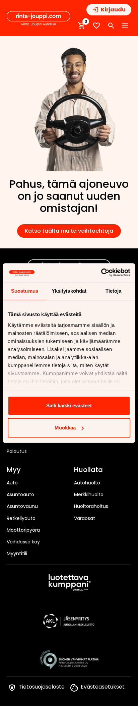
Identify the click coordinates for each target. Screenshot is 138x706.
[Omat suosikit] (96, 25)
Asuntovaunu (22, 506)
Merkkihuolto (89, 494)
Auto (12, 482)
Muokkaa (65, 427)
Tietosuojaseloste (42, 687)
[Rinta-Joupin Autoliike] (38, 19)
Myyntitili (17, 553)
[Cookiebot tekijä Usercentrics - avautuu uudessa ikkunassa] (101, 272)
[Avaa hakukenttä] (111, 25)
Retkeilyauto (21, 518)
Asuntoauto (20, 494)
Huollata (88, 470)
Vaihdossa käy (23, 541)
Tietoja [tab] (114, 291)
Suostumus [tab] (24, 291)
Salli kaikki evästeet (69, 405)
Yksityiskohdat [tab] (69, 291)
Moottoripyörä (23, 530)
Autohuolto (87, 482)
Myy (14, 470)
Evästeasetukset (103, 687)
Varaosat (84, 518)
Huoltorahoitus (91, 506)
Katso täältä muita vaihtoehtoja (69, 231)
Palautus (17, 451)
